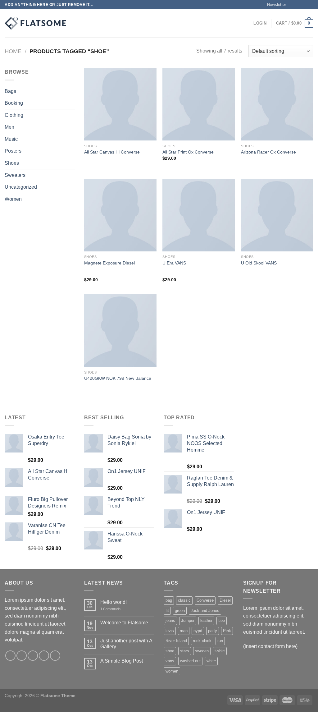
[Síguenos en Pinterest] (55, 655)
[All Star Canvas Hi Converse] (120, 104)
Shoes (12, 163)
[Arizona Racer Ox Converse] (277, 104)
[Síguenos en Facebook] (292, 4)
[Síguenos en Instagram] (298, 4)
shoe (170, 651)
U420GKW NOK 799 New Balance (117, 378)
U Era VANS (174, 262)
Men (9, 127)
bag (169, 600)
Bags (10, 91)
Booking (14, 103)
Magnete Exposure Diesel (109, 262)
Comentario (110, 609)
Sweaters (15, 175)
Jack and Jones (205, 610)
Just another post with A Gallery (126, 643)
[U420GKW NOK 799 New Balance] (120, 330)
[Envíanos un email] (310, 4)
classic (184, 600)
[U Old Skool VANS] (277, 215)
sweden (202, 651)
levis (170, 630)
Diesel (225, 600)
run (220, 640)
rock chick (202, 640)
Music (11, 139)
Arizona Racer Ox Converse (268, 151)
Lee (221, 620)
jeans (170, 620)
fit (167, 610)
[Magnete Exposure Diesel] (120, 215)
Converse (205, 600)
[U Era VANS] (198, 215)
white (211, 661)
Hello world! (113, 602)
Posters (13, 151)
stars (184, 651)
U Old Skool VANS (259, 262)
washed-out (190, 661)
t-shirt (220, 651)
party (212, 630)
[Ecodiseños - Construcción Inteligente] (36, 23)
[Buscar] (78, 23)
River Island (176, 640)
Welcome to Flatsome (124, 622)
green (180, 610)
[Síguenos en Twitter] (304, 4)
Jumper (187, 620)
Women (13, 199)
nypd (197, 630)
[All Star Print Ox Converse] (198, 104)
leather (206, 620)
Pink (227, 630)
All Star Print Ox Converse (188, 151)
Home (13, 51)
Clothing (14, 115)
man (184, 630)
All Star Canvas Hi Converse (112, 151)
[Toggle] (72, 115)
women (172, 671)
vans (170, 661)
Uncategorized (21, 187)
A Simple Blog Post (121, 661)
